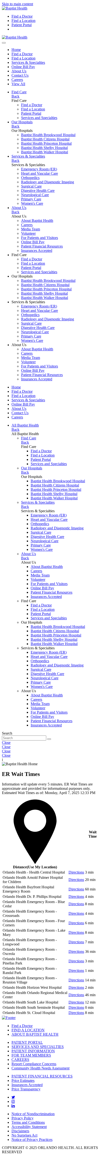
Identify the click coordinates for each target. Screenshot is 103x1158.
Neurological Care (35, 195)
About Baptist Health (37, 221)
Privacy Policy (22, 1118)
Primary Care (31, 199)
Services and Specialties (39, 118)
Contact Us (20, 75)
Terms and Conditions (28, 1122)
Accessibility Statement (29, 1127)
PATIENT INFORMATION (33, 1051)
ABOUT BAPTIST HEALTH (34, 1034)
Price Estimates (22, 1080)
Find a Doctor (22, 16)
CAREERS (20, 1060)
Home (16, 50)
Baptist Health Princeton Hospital (46, 143)
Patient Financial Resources (42, 246)
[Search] (4, 43)
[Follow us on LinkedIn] (13, 1106)
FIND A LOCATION (28, 1030)
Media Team (30, 229)
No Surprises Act (24, 1135)
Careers (17, 80)
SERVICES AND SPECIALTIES (37, 1047)
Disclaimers (20, 1131)
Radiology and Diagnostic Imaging (47, 182)
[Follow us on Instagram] (13, 1101)
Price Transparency (25, 1089)
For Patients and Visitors (39, 238)
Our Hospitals (22, 122)
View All (18, 84)
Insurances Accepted (36, 250)
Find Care (19, 92)
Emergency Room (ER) (39, 169)
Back (15, 96)
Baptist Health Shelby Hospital (44, 148)
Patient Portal (21, 25)
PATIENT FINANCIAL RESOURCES (42, 1076)
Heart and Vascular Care (39, 173)
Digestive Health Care (38, 191)
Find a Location (23, 21)
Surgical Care (31, 186)
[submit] (49, 739)
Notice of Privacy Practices (31, 1140)
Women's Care (32, 203)
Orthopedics (30, 178)
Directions (76, 872)
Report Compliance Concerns (33, 1064)
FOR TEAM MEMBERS (31, 1055)
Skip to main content (17, 4)
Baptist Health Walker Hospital (44, 152)
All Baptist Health (25, 425)
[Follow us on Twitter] (13, 1097)
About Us (18, 71)
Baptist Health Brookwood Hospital (48, 135)
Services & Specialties (28, 62)
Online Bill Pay (23, 67)
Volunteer (28, 233)
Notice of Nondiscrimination (33, 1114)
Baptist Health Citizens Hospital (45, 139)
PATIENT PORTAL (27, 1042)
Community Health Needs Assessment (40, 1068)
